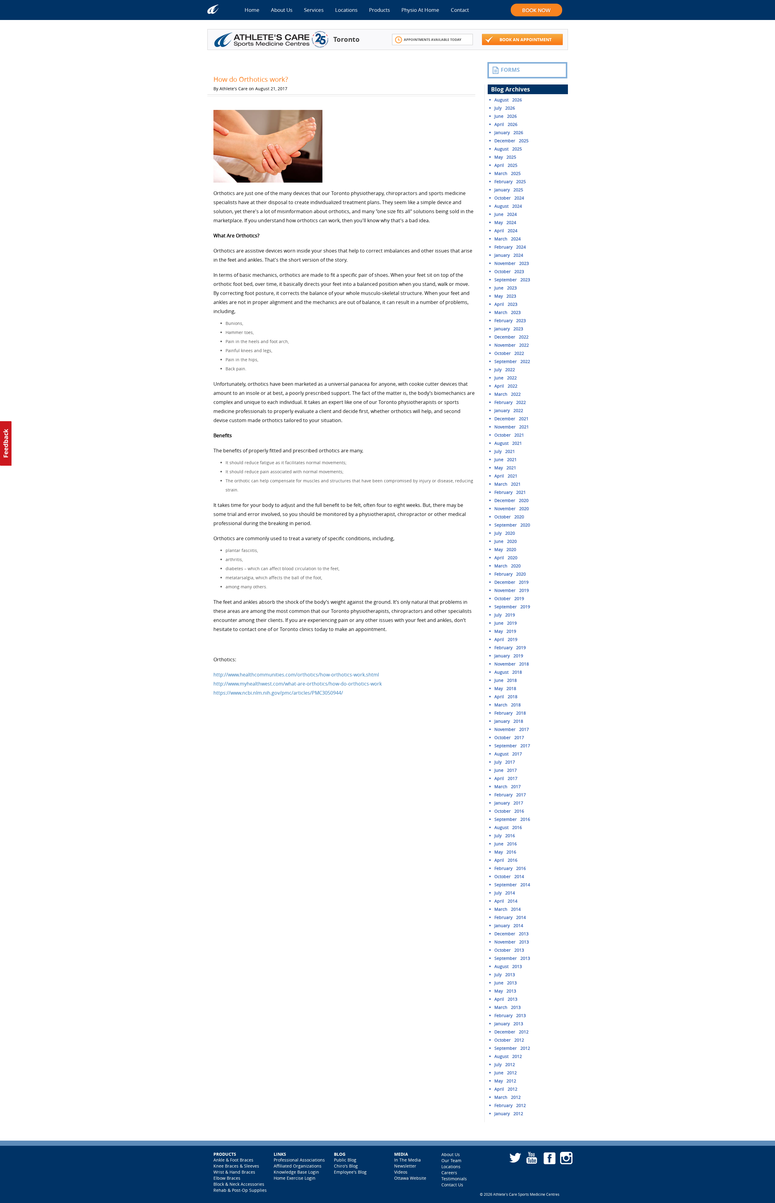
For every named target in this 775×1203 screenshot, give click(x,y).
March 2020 (507, 566)
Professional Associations (299, 1159)
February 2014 (510, 917)
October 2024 (509, 198)
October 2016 (509, 811)
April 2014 (505, 901)
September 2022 (512, 361)
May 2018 (505, 688)
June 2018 (505, 680)
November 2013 (511, 942)
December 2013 (511, 934)
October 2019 (509, 598)
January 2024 (508, 255)
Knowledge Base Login (296, 1172)
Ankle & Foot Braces (233, 1159)
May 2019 (505, 631)
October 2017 (509, 737)
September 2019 (512, 607)
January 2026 (508, 132)
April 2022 (505, 386)
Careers (449, 1172)
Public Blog (345, 1159)
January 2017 (508, 803)
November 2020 (511, 508)
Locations (346, 9)
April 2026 (505, 124)
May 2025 (505, 157)
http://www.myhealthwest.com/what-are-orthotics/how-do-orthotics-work (297, 683)
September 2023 (512, 280)
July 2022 (504, 369)
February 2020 (510, 574)
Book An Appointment (526, 39)
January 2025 (508, 190)
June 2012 (505, 1073)
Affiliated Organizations (298, 1165)
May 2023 (505, 296)
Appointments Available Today (432, 39)
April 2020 (505, 557)
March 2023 (507, 312)
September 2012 (512, 1048)
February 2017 (510, 795)
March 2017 (507, 786)
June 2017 (505, 770)
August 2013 (508, 966)
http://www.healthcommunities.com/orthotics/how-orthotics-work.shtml (296, 674)
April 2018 (505, 696)
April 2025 (505, 165)
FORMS (510, 70)
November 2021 (511, 427)
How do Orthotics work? (250, 79)
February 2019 (510, 647)
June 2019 (505, 623)
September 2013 (512, 958)
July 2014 (504, 893)
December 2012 (511, 1032)
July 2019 (504, 615)
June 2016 (505, 844)
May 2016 (505, 852)
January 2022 (508, 410)
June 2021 (505, 459)
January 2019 (508, 656)
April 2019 (505, 639)
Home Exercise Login (294, 1178)
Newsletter (405, 1165)
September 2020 (512, 525)
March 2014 (507, 909)
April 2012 (505, 1089)
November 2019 (511, 590)
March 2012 (507, 1097)
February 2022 (510, 402)
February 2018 (510, 713)
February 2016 (510, 868)
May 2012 (505, 1081)
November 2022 (511, 345)
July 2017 (504, 762)
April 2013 (505, 999)
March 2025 (507, 173)
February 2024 (510, 247)
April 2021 (505, 476)
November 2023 (511, 263)
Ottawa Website (410, 1178)
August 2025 (508, 149)
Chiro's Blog (346, 1165)
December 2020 (511, 500)
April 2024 (505, 230)
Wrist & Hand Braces (234, 1172)
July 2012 (504, 1064)
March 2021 (507, 484)
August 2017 (508, 754)
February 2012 (510, 1105)
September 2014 (512, 884)
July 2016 (504, 835)
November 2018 (511, 664)
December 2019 (511, 582)
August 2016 (508, 827)
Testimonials (454, 1178)
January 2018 (508, 721)
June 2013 (505, 983)
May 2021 (505, 468)
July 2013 (504, 974)
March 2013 (507, 1007)
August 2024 (508, 206)
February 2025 (510, 181)
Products (379, 9)
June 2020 (505, 541)
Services (314, 9)
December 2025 (511, 141)
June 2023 (505, 288)
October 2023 (509, 271)
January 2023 (508, 329)
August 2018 (508, 672)
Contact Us (452, 1184)
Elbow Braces (226, 1178)
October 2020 (509, 517)
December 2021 (511, 418)
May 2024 (505, 222)
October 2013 (509, 950)
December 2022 (511, 337)
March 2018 (507, 705)
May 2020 (505, 549)
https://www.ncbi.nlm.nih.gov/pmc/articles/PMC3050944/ (278, 692)
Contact (460, 9)
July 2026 (504, 108)
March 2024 (507, 239)
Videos (400, 1172)
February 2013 (510, 1015)
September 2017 (512, 746)
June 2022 (505, 378)
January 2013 (508, 1023)
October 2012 (509, 1040)
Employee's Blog (350, 1172)
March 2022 (507, 394)
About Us (281, 9)
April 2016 (505, 860)
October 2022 (509, 353)
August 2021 (508, 443)
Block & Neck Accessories (238, 1184)
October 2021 (509, 435)
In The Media (407, 1159)
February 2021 (510, 492)
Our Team (451, 1160)
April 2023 (505, 304)
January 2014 (508, 925)
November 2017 (511, 729)
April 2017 (505, 778)
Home (252, 9)
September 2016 (512, 819)
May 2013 (505, 991)
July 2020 (504, 533)
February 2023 (510, 320)
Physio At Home (420, 9)
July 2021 (504, 451)
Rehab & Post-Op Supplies (240, 1190)
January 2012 (508, 1113)
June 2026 (505, 116)
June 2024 (505, 214)
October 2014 (509, 876)
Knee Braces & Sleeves (236, 1165)
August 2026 (508, 100)
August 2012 (508, 1056)
